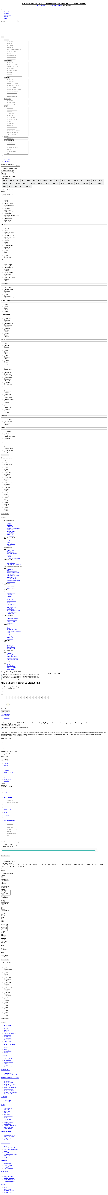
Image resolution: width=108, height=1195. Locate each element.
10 (46, 181)
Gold (6, 502)
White (6, 510)
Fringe (7, 330)
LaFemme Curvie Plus (12, 618)
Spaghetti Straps (9, 450)
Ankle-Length (8, 369)
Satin (6, 355)
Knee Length (8, 377)
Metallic (7, 306)
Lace (6, 331)
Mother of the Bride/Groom (12, 215)
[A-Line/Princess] (4, 940)
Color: (2, 701)
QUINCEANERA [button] (5, 1171)
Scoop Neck (8, 406)
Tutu (6, 255)
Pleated (7, 275)
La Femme (9, 605)
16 (64, 181)
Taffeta (7, 360)
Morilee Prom (10, 609)
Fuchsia (7, 489)
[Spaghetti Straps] (5, 956)
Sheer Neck (8, 407)
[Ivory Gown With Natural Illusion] (5, 704)
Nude (6, 500)
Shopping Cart (7, 15)
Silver (6, 509)
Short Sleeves (8, 438)
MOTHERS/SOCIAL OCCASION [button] (10, 1078)
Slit (6, 280)
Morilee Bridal (10, 533)
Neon (6, 308)
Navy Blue (8, 477)
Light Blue (8, 472)
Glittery (7, 304)
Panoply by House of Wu (13, 610)
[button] (6, 40)
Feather (7, 326)
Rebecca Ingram (11, 534)
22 (83, 181)
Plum (6, 492)
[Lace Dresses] (5, 887)
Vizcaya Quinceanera (12, 659)
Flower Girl (8, 210)
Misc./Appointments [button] (9, 820)
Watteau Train (8, 384)
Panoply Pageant (11, 647)
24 (89, 181)
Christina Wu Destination (13, 528)
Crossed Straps (9, 289)
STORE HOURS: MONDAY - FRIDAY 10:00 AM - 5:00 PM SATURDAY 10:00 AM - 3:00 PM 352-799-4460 (54, 4)
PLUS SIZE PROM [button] (6, 1132)
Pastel (6, 311)
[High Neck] (5, 935)
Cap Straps (8, 447)
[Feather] (3, 921)
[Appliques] (4, 912)
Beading (7, 320)
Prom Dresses (8, 216)
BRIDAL (6, 792)
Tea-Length (8, 382)
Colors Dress (10, 597)
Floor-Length (8, 375)
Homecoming (8, 213)
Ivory (6, 499)
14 (58, 181)
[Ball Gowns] (5, 883)
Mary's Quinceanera (12, 656)
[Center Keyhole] (5, 893)
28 (101, 181)
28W (71, 183)
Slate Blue (8, 474)
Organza (7, 353)
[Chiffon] (3, 920)
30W (79, 183)
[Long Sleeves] (5, 949)
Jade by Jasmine (11, 574)
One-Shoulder (8, 401)
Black (6, 505)
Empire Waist (8, 421)
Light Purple (8, 482)
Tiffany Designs (11, 613)
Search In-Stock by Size (9, 176)
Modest (7, 240)
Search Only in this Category (10, 168)
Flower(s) (7, 328)
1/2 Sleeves (8, 431)
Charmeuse (8, 343)
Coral (6, 497)
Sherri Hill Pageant (11, 648)
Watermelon (8, 490)
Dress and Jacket (9, 232)
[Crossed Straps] (5, 899)
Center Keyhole (9, 267)
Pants (6, 242)
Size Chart (3, 712)
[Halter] (5, 934)
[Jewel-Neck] (5, 937)
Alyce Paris (10, 569)
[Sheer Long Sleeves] (5, 951)
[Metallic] (3, 906)
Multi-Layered (9, 272)
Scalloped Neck (9, 404)
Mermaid (7, 423)
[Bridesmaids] (7, 878)
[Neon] (3, 907)
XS (101, 183)
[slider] (96, 851)
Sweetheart (8, 411)
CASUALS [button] (4, 1097)
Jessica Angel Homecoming (14, 631)
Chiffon (7, 345)
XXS (94, 183)
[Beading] (4, 913)
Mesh (6, 352)
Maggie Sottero (11, 531)
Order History (7, 779)
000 (6, 181)
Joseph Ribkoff (11, 588)
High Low (8, 270)
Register (6, 16)
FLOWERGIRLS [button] (5, 1070)
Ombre (7, 309)
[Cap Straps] (5, 954)
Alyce (8, 628)
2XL (29, 186)
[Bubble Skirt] (5, 890)
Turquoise (7, 471)
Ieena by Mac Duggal (12, 629)
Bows (6, 321)
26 (95, 181)
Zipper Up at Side (9, 297)
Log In (5, 18)
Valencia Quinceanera (12, 658)
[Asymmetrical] (4, 927)
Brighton (6, 815)
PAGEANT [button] (4, 1160)
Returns (6, 765)
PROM (5, 812)
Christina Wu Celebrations (13, 558)
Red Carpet (8, 220)
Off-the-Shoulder (9, 399)
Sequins (7, 336)
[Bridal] (7, 876)
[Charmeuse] (3, 919)
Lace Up (7, 291)
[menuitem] (55, 12)
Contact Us (6, 763)
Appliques (8, 318)
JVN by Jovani (10, 604)
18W (33, 183)
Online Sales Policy (5, 714)
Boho (6, 230)
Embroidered (8, 325)
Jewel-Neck (8, 396)
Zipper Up (8, 296)
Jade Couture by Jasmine (13, 575)
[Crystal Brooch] (4, 916)
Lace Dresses (8, 234)
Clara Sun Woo (11, 666)
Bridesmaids (8, 202)
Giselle (8, 542)
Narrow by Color (7, 458)
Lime (6, 467)
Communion (8, 206)
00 (13, 181)
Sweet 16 (7, 221)
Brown (7, 504)
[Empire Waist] (4, 941)
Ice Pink (7, 484)
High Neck (8, 394)
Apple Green (8, 464)
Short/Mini (8, 379)
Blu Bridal (9, 525)
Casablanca (10, 526)
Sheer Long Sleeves (10, 436)
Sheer (6, 294)
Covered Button (9, 287)
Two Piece (8, 257)
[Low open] (5, 901)
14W (18, 183)
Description (7, 718)
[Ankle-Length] (4, 926)
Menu (2, 37)
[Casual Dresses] (7, 879)
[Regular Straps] (5, 955)
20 (77, 181)
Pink (6, 486)
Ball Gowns (8, 229)
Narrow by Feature (8, 194)
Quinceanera (8, 218)
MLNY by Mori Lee (12, 578)
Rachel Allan (10, 637)
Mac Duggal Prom (11, 607)
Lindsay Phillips (11, 669)
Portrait (7, 402)
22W (49, 183)
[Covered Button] (5, 897)
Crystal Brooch (9, 323)
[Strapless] (5, 958)
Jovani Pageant (10, 643)
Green (7, 466)
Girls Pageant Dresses (10, 211)
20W (41, 183)
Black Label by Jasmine (13, 572)
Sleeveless (8, 440)
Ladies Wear (7, 809)
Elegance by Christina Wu (13, 580)
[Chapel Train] (4, 928)
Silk (6, 358)
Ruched (7, 279)
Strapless (7, 409)
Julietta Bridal (10, 529)
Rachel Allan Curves (12, 620)
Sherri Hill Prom (11, 593)
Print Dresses (8, 243)
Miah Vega (9, 594)
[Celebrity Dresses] (5, 892)
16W (26, 183)
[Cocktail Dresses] (7, 880)
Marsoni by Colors (11, 577)
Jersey (6, 348)
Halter (6, 392)
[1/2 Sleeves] (5, 947)
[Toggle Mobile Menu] (1, 788)
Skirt (6, 250)
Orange (7, 495)
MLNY (9, 664)
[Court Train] (4, 930)
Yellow (7, 461)
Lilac (6, 481)
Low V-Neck (8, 397)
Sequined (7, 357)
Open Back (8, 274)
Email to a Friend (5, 715)
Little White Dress (9, 237)
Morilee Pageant (11, 645)
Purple (7, 479)
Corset (7, 269)
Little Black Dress (9, 235)
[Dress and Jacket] (5, 886)
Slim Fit (7, 424)
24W (56, 183)
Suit (6, 252)
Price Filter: (6, 170)
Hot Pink (7, 487)
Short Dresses (8, 248)
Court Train (8, 374)
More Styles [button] (4, 1184)
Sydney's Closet (11, 621)
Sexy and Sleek (9, 245)
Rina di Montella (11, 582)
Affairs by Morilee (11, 550)
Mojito (7, 462)
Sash (6, 335)
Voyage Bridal (10, 536)
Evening (7, 208)
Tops (6, 253)
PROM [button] (3, 1105)
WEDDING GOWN (12, 667)
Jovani (8, 602)
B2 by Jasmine (10, 552)
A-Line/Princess (9, 419)
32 (12, 183)
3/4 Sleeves (8, 433)
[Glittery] (3, 904)
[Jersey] (3, 923)
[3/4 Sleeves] (5, 948)
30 (6, 183)
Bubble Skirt (8, 264)
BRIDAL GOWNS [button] (6, 1025)
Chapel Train (8, 372)
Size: (2, 694)
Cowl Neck (8, 391)
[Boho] (5, 885)
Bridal (6, 200)
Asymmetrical (8, 370)
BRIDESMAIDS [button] (8, 797)
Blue (6, 476)
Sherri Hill (10, 639)
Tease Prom (10, 623)
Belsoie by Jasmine (12, 553)
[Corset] (5, 894)
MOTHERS (6, 806)
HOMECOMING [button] (5, 1143)
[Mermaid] (4, 942)
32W (86, 183)
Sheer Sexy (8, 247)
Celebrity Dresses (9, 265)
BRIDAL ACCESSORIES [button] (10, 537)
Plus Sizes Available (10, 277)
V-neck (7, 412)
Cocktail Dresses (9, 205)
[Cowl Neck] (5, 933)
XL (22, 186)
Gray (6, 507)
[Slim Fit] (4, 944)
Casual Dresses (9, 203)
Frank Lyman (10, 586)
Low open (8, 292)
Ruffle (7, 333)
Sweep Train (8, 380)
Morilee (9, 545)
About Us (6, 770)
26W (64, 183)
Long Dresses (8, 238)
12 (52, 181)
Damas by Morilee (11, 655)
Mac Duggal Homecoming (13, 636)
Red (6, 494)
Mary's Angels (11, 563)
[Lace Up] (5, 900)
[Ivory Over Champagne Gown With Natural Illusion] (8, 704)
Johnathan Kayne (11, 601)
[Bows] (4, 914)
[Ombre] (3, 908)
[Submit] (18, 21)
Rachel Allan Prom (11, 612)
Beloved (9, 523)
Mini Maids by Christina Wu (14, 564)
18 (70, 181)
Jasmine (9, 555)
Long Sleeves (8, 435)
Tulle (6, 362)
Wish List (6, 12)
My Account (7, 13)
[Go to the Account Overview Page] (1, 9)
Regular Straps (9, 448)
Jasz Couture (10, 599)
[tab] (55, 528)
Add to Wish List (5, 711)
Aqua (6, 469)
